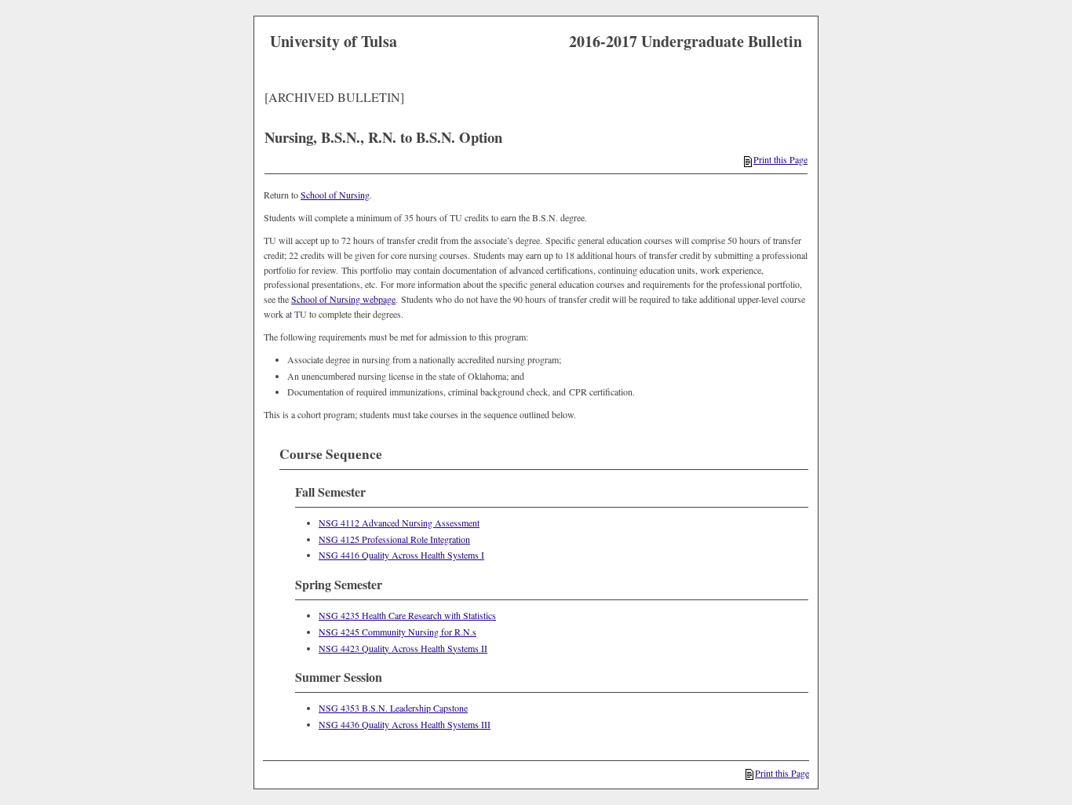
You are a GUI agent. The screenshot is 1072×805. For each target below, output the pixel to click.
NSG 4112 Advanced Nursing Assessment (399, 522)
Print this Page (780, 159)
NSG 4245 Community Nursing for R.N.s (397, 631)
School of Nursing (335, 194)
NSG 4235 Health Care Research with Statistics (407, 615)
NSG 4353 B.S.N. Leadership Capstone (393, 707)
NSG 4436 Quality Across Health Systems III (404, 724)
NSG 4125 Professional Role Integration (394, 539)
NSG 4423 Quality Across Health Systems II (403, 648)
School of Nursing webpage (343, 299)
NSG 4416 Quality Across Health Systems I (401, 554)
